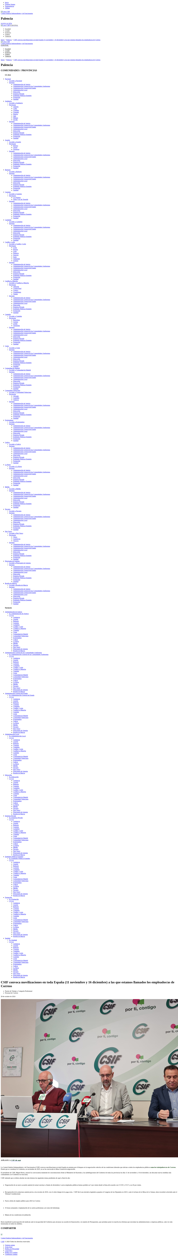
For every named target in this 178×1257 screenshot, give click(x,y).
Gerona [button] (15, 322)
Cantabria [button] (8, 220)
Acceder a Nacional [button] (15, 81)
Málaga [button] (15, 118)
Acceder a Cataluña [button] (15, 316)
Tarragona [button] (16, 325)
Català (7, 31)
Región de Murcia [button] (11, 583)
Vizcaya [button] (15, 541)
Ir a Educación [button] (14, 777)
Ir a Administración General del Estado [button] (21, 695)
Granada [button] (16, 112)
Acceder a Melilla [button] (15, 489)
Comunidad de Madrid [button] (12, 368)
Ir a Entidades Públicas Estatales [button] (19, 858)
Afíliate (7, 8)
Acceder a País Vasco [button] (16, 533)
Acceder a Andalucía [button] (16, 103)
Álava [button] (15, 537)
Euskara (8, 32)
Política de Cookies (11, 1252)
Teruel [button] (15, 147)
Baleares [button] (8, 170)
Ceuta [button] (7, 346)
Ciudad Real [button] (17, 288)
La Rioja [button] (8, 465)
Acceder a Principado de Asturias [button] (20, 563)
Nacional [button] (8, 79)
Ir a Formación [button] (14, 899)
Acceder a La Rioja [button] (15, 466)
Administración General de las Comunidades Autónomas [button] (31, 86)
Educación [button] (16, 92)
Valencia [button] (16, 400)
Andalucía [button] (8, 101)
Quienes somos (10, 1245)
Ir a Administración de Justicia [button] (19, 614)
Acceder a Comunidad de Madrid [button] (20, 370)
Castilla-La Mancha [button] (11, 281)
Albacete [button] (16, 286)
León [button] (15, 251)
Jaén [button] (14, 116)
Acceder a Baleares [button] (15, 171)
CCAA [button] (11, 615)
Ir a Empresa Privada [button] (16, 818)
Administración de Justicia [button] (21, 84)
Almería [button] (15, 107)
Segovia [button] (15, 255)
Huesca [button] (15, 146)
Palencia (9, 40)
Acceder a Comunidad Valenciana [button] (20, 392)
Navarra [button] (7, 509)
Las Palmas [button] (17, 197)
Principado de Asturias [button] (12, 561)
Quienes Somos (10, 4)
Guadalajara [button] (17, 292)
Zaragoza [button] (16, 149)
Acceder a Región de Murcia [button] (18, 585)
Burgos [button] (15, 249)
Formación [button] (16, 97)
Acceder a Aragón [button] (15, 142)
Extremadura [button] (9, 420)
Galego (7, 34)
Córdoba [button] (16, 110)
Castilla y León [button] (10, 242)
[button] (9, 25)
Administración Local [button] (20, 90)
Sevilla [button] (15, 120)
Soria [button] (15, 257)
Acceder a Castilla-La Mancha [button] (19, 283)
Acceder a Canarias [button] (15, 194)
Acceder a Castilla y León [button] (17, 244)
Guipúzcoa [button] (16, 539)
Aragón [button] (7, 140)
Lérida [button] (15, 324)
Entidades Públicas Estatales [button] (22, 95)
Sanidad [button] (15, 99)
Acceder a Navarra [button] (15, 511)
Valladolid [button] (16, 259)
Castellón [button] (16, 398)
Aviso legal (8, 1247)
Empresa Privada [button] (18, 94)
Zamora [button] (15, 261)
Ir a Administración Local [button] (17, 736)
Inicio (7, 2)
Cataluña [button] (8, 314)
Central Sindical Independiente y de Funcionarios (17, 13)
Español (8, 29)
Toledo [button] (15, 294)
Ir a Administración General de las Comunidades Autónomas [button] (28, 654)
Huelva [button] (15, 114)
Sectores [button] (12, 82)
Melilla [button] (7, 487)
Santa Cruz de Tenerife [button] (20, 199)
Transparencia (9, 6)
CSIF (2, 1241)
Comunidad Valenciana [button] (12, 390)
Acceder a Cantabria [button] (15, 222)
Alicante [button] (16, 396)
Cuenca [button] (15, 290)
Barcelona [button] (16, 320)
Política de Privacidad (12, 1249)
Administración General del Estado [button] (24, 88)
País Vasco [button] (8, 531)
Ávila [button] (15, 248)
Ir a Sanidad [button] (13, 940)
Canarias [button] (8, 192)
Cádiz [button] (15, 108)
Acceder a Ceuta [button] (14, 348)
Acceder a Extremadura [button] (16, 422)
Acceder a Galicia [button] (15, 444)
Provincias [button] (12, 105)
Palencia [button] (16, 253)
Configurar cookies (11, 1254)
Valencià (8, 36)
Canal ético (8, 1251)
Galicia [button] (7, 442)
